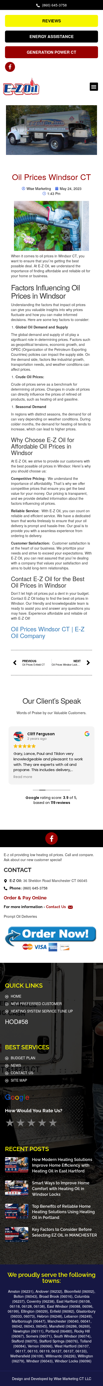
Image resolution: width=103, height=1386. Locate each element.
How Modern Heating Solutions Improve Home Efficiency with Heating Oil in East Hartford (62, 1165)
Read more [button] (23, 777)
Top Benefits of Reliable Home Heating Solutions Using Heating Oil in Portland (63, 1212)
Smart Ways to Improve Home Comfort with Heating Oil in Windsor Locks (61, 1189)
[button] (94, 87)
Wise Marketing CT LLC (72, 1378)
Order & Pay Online (25, 897)
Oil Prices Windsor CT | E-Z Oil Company (47, 632)
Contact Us (56, 907)
